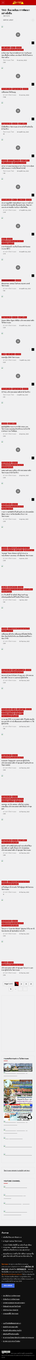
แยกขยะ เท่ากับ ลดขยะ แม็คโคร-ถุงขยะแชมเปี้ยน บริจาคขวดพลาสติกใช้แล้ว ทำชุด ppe (17, 807)
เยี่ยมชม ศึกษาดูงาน (29, 550)
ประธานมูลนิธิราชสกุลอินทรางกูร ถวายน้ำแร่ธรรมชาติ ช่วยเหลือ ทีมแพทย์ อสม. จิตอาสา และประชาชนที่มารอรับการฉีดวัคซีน (17, 205)
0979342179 (21, 1269)
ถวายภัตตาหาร (21, 200)
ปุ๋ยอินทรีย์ (4, 587)
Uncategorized (6, 921)
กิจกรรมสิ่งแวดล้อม (6, 89)
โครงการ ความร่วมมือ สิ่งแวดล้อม (10, 716)
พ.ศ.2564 (18, 47)
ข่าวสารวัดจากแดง (9, 95)
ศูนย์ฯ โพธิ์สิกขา (22, 123)
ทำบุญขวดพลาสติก (17, 89)
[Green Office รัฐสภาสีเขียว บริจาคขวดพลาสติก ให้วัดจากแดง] (18, 304)
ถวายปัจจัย (4, 962)
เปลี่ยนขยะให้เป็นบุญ (9, 92)
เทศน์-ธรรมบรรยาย (7, 163)
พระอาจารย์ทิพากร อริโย (14, 160)
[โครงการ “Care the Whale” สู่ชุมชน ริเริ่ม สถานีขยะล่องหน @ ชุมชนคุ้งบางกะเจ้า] (18, 908)
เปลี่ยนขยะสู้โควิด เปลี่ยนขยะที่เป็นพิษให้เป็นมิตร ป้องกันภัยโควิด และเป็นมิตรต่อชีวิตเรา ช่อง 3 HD (17, 636)
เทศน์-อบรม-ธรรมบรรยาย (19, 163)
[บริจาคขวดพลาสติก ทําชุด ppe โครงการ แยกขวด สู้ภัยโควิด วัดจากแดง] (18, 950)
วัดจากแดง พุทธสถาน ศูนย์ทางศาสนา (17, 1170)
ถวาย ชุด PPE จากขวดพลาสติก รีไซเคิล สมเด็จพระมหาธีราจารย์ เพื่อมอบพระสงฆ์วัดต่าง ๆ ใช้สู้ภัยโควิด (18, 721)
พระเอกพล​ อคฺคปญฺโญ (7, 467)
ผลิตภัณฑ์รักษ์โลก (12, 587)
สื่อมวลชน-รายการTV (7, 509)
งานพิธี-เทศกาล (6, 47)
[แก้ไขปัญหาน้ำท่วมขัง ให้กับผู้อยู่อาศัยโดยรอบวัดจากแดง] (18, 869)
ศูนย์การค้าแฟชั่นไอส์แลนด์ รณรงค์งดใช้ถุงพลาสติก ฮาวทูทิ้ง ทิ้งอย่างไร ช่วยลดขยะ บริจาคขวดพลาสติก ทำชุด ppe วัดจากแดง (17, 848)
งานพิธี (3, 354)
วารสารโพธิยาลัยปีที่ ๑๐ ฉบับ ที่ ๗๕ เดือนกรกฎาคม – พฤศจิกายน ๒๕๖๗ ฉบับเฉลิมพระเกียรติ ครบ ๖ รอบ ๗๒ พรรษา (17, 1247)
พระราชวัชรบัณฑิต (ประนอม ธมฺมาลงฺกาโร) (12, 50)
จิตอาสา (13, 47)
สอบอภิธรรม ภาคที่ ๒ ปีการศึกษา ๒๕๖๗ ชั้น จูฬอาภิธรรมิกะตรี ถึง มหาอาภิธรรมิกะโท (18, 1255)
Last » (25, 989)
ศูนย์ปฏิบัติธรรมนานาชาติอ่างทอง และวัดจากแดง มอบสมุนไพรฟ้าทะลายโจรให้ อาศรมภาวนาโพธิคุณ (16, 429)
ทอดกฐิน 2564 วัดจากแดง (11, 357)
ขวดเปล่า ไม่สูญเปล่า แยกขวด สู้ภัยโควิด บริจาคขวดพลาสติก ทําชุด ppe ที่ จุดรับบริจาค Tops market (17, 763)
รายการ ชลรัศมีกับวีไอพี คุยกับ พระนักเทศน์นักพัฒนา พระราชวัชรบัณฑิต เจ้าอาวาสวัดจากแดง (18, 514)
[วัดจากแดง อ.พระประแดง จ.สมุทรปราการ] (18, 2)
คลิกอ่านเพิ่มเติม (8, 1285)
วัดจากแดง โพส (8, 60)
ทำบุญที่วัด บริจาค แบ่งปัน (18, 670)
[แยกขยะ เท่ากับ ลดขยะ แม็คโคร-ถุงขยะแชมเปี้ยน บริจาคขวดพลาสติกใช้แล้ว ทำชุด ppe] (18, 784)
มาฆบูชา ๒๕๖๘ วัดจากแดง (12, 1241)
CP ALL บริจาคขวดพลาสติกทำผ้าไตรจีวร (16, 392)
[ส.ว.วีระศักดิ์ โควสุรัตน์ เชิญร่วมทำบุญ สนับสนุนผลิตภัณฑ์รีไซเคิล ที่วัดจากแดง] (18, 574)
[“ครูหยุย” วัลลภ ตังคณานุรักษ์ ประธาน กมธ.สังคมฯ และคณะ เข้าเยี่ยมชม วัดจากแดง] (18, 535)
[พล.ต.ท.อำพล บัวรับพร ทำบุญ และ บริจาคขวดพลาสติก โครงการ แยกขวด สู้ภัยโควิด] (18, 657)
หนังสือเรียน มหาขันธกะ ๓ (12, 1237)
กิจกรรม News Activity (8, 280)
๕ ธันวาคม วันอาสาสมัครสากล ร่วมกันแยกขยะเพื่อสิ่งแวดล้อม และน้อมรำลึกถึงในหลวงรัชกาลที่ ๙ (17, 55)
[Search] (33, 2)
